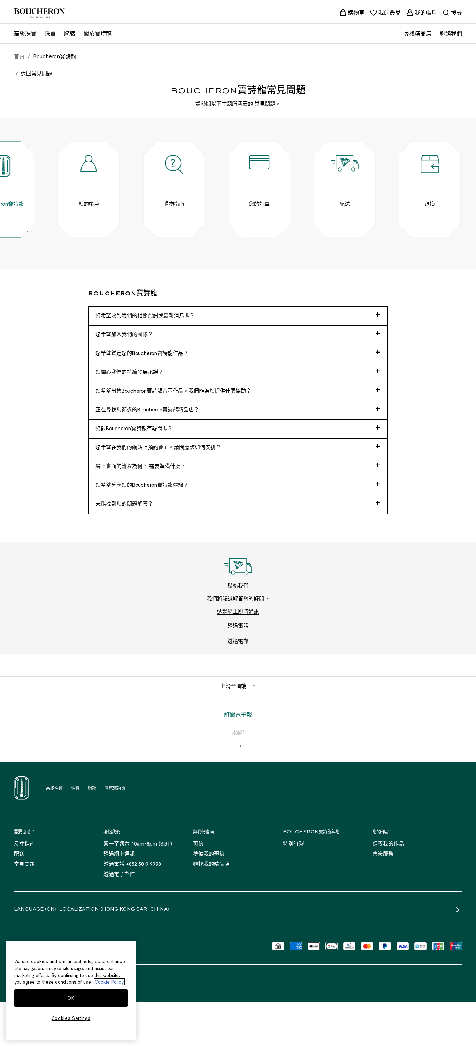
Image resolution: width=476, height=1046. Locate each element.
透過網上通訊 (119, 853)
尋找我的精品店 (211, 864)
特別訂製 (293, 843)
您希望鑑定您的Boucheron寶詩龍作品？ (142, 353)
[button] (238, 746)
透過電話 (238, 625)
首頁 (19, 56)
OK (70, 998)
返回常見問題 (36, 73)
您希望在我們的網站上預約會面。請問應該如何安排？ (158, 447)
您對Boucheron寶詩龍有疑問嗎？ (134, 428)
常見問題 (24, 864)
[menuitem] (351, 12)
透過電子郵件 (119, 874)
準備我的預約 (208, 853)
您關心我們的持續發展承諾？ (129, 372)
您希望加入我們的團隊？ (124, 334)
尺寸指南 (24, 843)
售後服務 (383, 853)
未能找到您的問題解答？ (124, 503)
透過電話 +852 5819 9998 (132, 864)
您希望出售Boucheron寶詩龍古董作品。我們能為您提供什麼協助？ (173, 390)
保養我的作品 (388, 843)
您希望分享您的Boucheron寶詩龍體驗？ (142, 485)
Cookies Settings (71, 1018)
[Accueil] (21, 788)
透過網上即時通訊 (238, 611)
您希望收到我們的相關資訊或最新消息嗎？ (145, 315)
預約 (198, 843)
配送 (19, 853)
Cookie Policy (109, 982)
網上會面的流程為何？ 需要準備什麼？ (140, 466)
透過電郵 (238, 641)
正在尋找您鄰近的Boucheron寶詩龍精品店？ (147, 409)
